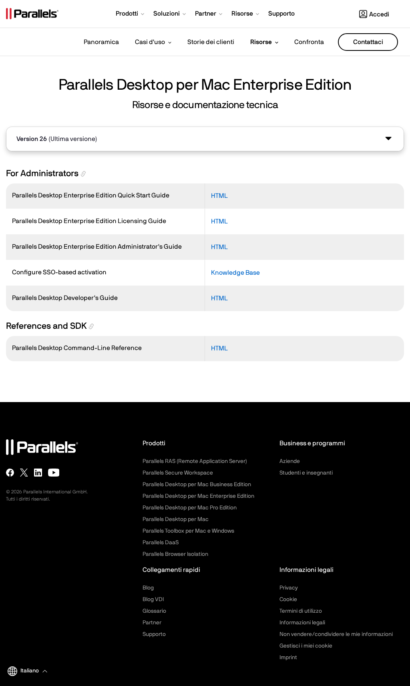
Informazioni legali (302, 623)
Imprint (288, 657)
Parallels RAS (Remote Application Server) (195, 461)
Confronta (309, 42)
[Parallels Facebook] (10, 473)
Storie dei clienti (210, 42)
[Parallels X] (24, 473)
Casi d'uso (150, 42)
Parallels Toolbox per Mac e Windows (188, 531)
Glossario (154, 611)
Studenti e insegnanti (306, 473)
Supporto (154, 634)
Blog (148, 588)
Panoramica (101, 42)
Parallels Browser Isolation (175, 554)
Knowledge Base (235, 273)
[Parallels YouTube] (54, 473)
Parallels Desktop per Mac (176, 519)
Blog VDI (153, 599)
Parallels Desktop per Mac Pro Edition (190, 508)
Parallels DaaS (161, 542)
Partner (152, 623)
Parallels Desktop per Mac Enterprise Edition (198, 496)
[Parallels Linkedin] (38, 473)
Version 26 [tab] (56, 139)
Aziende (289, 461)
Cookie (288, 599)
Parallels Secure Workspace (178, 473)
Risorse (261, 42)
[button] (131, 14)
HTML (219, 196)
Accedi (379, 14)
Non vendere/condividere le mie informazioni (336, 634)
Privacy (288, 588)
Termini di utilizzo (300, 611)
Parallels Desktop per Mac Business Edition (197, 484)
